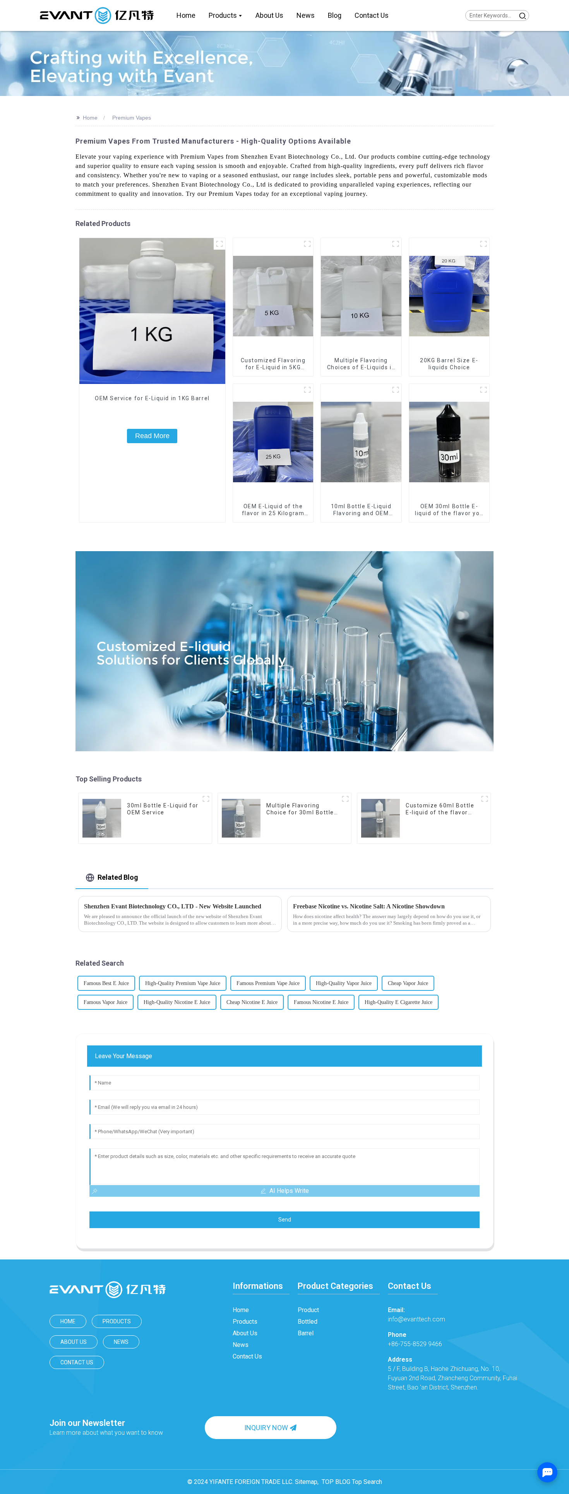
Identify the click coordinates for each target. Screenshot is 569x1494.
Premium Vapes (131, 118)
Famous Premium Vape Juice (268, 983)
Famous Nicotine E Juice (321, 1002)
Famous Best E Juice (106, 983)
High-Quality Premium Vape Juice (182, 983)
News (121, 1342)
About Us (73, 1342)
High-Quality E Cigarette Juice (398, 1002)
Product (308, 1310)
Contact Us (76, 1362)
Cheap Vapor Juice (408, 983)
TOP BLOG (336, 1481)
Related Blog (118, 877)
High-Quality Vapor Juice (344, 983)
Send (284, 1219)
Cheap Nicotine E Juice (252, 1002)
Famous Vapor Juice (105, 1002)
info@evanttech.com (416, 1314)
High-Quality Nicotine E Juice (177, 1002)
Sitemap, (307, 1481)
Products (117, 1321)
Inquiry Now (266, 1428)
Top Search (367, 1481)
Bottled (307, 1321)
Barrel (306, 1333)
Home (90, 118)
